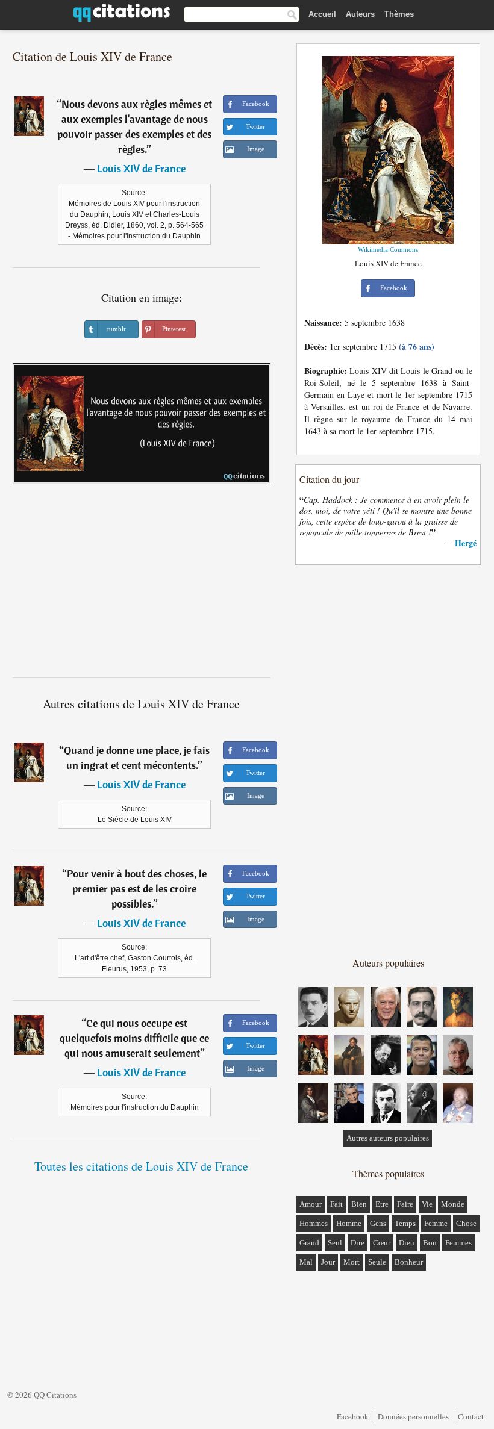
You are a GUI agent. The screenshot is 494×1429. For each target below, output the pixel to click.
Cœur (381, 1242)
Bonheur (409, 1261)
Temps (405, 1223)
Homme (348, 1223)
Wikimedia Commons (388, 249)
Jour (328, 1261)
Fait (336, 1204)
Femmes (458, 1242)
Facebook (353, 1416)
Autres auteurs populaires (387, 1137)
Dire (357, 1242)
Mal (306, 1261)
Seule (377, 1261)
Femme (436, 1223)
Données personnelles (413, 1416)
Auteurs (360, 14)
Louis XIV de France (141, 168)
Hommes (313, 1223)
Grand (309, 1242)
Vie (427, 1204)
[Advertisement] (141, 585)
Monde (452, 1204)
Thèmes (399, 14)
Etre (382, 1204)
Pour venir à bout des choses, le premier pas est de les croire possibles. (137, 889)
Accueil (322, 14)
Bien (359, 1204)
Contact (471, 1416)
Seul (335, 1242)
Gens (378, 1223)
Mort (351, 1261)
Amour (310, 1204)
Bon (430, 1242)
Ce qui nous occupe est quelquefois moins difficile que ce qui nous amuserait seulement (134, 1038)
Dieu (406, 1242)
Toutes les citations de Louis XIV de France (141, 1166)
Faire (405, 1204)
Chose (466, 1223)
